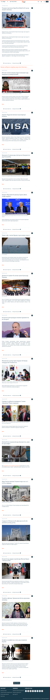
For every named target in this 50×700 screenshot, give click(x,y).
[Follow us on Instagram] (33, 691)
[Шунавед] (44, 1)
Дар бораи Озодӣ (3, 690)
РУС (38, 1)
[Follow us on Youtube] (30, 691)
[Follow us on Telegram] (37, 691)
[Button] (7, 63)
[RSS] (40, 691)
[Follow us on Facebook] (28, 691)
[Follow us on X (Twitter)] (35, 691)
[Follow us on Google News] (26, 691)
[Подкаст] (42, 691)
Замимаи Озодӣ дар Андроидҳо (18, 690)
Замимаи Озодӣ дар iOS (17, 692)
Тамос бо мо (3, 696)
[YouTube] (41, 1)
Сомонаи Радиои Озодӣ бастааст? (6, 692)
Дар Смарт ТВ (15, 694)
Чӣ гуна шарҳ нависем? (5, 694)
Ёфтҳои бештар (16, 683)
